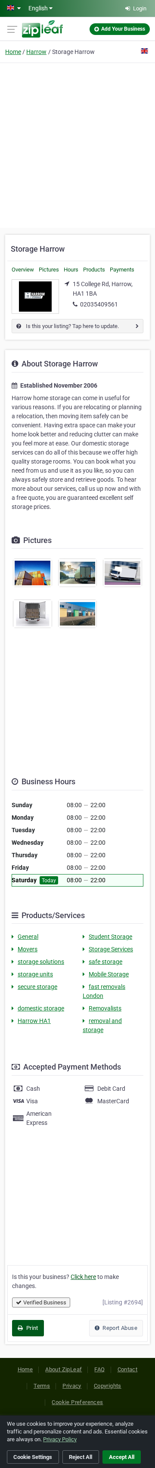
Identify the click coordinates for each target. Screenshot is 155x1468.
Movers (27, 949)
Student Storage (110, 936)
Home (13, 51)
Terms (42, 1386)
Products (94, 269)
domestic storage (41, 1008)
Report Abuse (119, 1328)
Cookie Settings (32, 1457)
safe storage (105, 961)
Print (31, 1328)
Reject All (80, 1457)
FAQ (99, 1369)
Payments (122, 269)
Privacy (71, 1386)
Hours (71, 269)
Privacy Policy (60, 1439)
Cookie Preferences (77, 1402)
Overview (23, 269)
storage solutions (41, 961)
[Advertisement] (77, 144)
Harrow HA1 (34, 1020)
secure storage (37, 986)
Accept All (121, 1457)
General (28, 936)
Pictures (49, 269)
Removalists (105, 1008)
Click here (83, 1276)
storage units (35, 974)
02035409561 (99, 304)
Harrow (36, 51)
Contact (128, 1369)
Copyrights (107, 1386)
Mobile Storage (109, 974)
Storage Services (111, 949)
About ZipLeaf (63, 1369)
